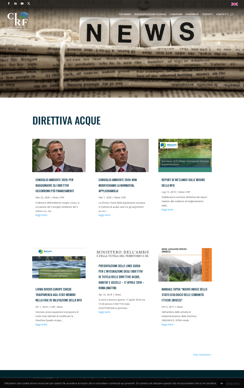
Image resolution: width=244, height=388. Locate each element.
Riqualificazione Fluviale (150, 14)
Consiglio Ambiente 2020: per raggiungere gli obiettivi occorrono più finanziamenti (55, 185)
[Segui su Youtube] (22, 3)
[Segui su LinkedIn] (15, 3)
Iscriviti (207, 14)
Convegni (176, 14)
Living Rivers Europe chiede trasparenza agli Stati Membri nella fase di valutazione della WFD (59, 294)
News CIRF (58, 197)
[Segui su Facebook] (8, 3)
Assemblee (192, 14)
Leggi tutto (233, 383)
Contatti (222, 14)
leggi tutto (41, 215)
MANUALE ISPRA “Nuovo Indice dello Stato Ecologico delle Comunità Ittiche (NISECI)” (184, 294)
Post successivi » (202, 354)
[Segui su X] (28, 3)
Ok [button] (221, 383)
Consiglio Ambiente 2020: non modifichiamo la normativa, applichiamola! (118, 185)
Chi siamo (125, 14)
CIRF (52, 306)
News (60, 306)
